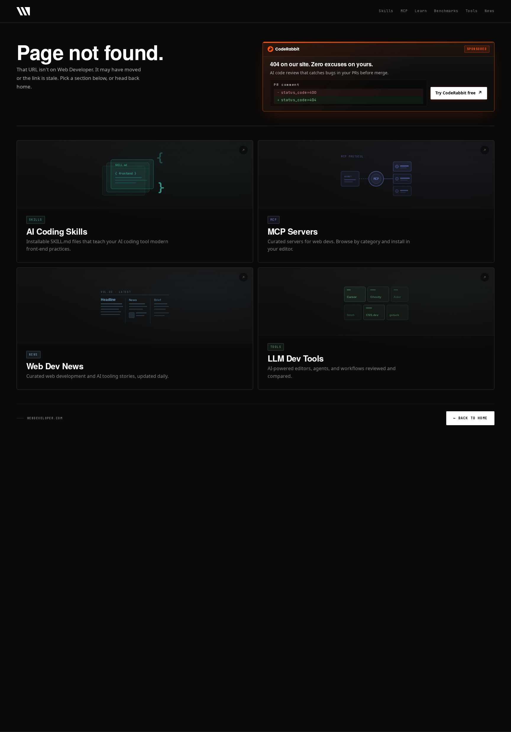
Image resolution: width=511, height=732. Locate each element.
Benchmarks (446, 11)
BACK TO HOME (470, 418)
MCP (404, 11)
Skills (386, 11)
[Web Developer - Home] (23, 11)
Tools (471, 11)
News (489, 11)
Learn (421, 11)
